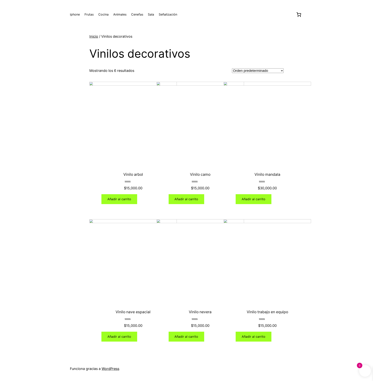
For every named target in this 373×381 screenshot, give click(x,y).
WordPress (110, 369)
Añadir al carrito (119, 199)
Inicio (93, 36)
